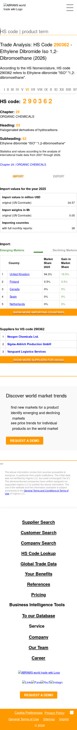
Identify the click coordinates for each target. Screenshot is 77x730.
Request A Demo (24, 440)
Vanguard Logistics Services (26, 351)
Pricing (38, 594)
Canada (15, 289)
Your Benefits (38, 573)
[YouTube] (41, 682)
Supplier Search (38, 522)
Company (38, 637)
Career (38, 658)
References (38, 584)
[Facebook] (31, 682)
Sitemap (49, 719)
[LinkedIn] (22, 682)
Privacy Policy (55, 713)
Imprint (64, 719)
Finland (14, 281)
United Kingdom (20, 274)
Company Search (38, 543)
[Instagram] (52, 682)
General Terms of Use (23, 719)
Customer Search (38, 532)
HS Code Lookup (38, 553)
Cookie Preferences (28, 712)
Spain (13, 296)
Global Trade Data (39, 563)
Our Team (38, 647)
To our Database (38, 615)
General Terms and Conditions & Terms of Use (37, 492)
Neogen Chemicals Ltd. (23, 336)
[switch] (38, 252)
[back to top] (1, 463)
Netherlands (17, 304)
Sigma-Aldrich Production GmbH (29, 344)
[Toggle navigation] (69, 7)
